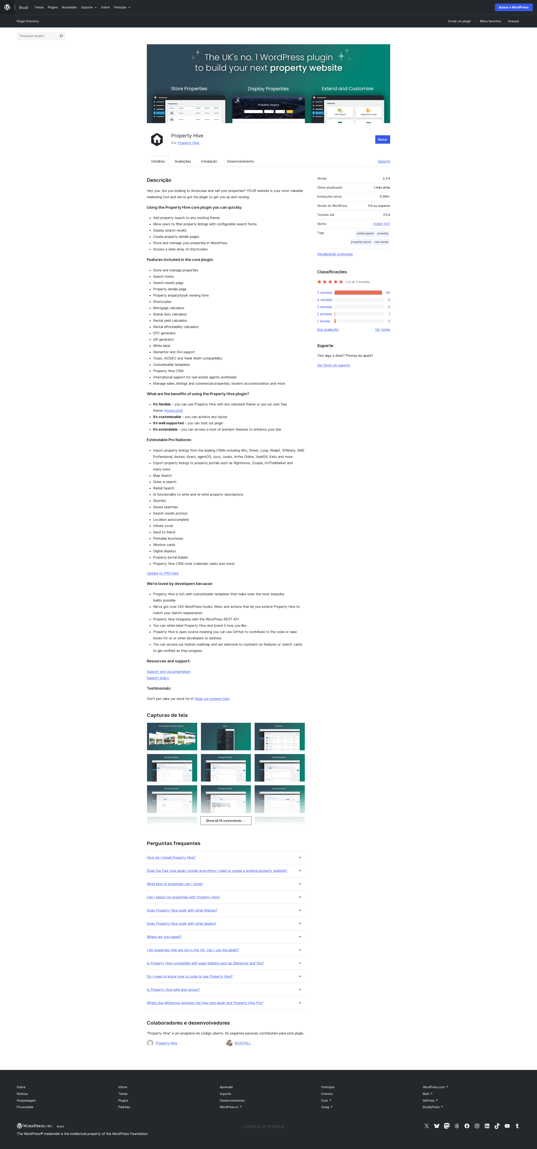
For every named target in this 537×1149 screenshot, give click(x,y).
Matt (428, 1094)
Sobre (21, 1087)
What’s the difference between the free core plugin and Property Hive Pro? (205, 1003)
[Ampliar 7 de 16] (192, 791)
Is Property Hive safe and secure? (173, 990)
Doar (326, 1100)
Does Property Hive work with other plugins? (181, 924)
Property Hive (188, 143)
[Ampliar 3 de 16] (299, 728)
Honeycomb (173, 410)
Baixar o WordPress (514, 7)
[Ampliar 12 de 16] (299, 822)
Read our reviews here (212, 699)
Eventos (327, 1094)
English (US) (381, 223)
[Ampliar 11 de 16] (245, 822)
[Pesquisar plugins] (61, 36)
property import (361, 242)
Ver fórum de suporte (333, 365)
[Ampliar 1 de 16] (192, 728)
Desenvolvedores (232, 1100)
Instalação (209, 161)
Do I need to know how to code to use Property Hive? (190, 976)
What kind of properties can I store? (175, 884)
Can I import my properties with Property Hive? (183, 897)
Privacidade (25, 1107)
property (382, 233)
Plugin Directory (28, 21)
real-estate (381, 242)
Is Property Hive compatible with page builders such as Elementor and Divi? (205, 963)
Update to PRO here (163, 573)
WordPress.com (435, 1087)
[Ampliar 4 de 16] (192, 759)
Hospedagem (26, 1100)
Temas (123, 1094)
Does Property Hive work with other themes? (182, 910)
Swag (327, 1107)
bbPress (430, 1100)
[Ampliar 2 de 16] (245, 728)
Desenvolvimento (240, 161)
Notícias (22, 1094)
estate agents (365, 233)
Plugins (123, 1100)
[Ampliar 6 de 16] (299, 759)
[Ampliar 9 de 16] (299, 791)
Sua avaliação (328, 329)
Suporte (384, 161)
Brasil (60, 1126)
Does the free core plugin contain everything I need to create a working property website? (217, 871)
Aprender (226, 1087)
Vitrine (122, 1087)
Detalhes (158, 161)
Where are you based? (164, 937)
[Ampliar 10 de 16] (192, 822)
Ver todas (382, 329)
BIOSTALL (243, 1043)
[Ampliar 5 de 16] (245, 759)
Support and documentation (168, 672)
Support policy (158, 678)
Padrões (124, 1107)
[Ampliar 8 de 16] (245, 791)
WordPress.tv (231, 1107)
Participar (328, 1087)
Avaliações (183, 161)
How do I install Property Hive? (171, 858)
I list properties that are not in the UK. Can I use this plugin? (193, 950)
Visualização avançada (335, 254)
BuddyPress (433, 1107)
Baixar (382, 139)
